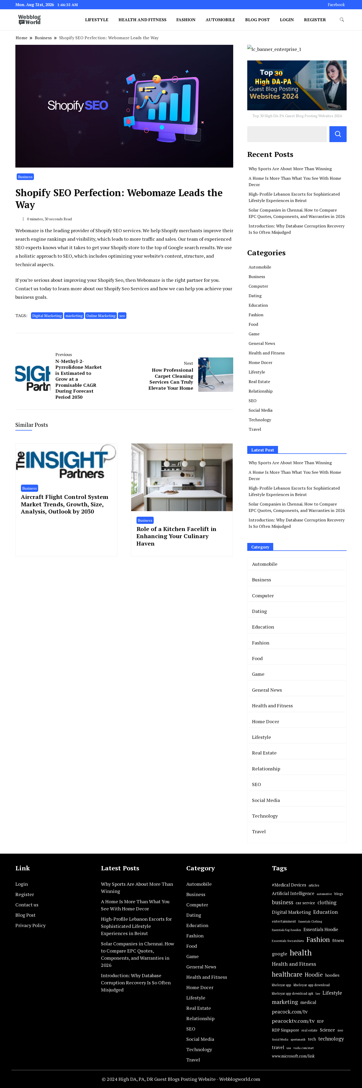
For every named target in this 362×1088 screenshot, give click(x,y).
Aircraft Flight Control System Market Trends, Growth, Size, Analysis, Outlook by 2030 (64, 504)
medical (308, 1002)
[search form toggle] (342, 20)
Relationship (261, 391)
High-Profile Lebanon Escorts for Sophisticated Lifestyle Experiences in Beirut (136, 926)
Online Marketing (101, 315)
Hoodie (314, 974)
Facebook (336, 4)
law (318, 993)
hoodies (332, 975)
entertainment (284, 921)
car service (305, 902)
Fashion (186, 20)
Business (25, 176)
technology (331, 1038)
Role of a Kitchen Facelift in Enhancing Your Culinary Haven (176, 536)
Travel (255, 429)
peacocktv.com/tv (293, 1020)
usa (288, 1048)
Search (338, 134)
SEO (253, 400)
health (301, 952)
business (282, 902)
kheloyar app (281, 985)
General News (262, 343)
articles (313, 885)
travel (278, 1047)
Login (287, 20)
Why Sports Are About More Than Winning (290, 169)
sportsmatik (298, 1039)
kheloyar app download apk (292, 993)
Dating (255, 296)
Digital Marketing (47, 315)
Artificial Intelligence (293, 893)
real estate (309, 1030)
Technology (260, 420)
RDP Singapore (285, 1030)
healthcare (287, 974)
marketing (74, 315)
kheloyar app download (312, 984)
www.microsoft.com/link (293, 1056)
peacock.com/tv (290, 1011)
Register (315, 20)
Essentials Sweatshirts (288, 941)
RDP (320, 1021)
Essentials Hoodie (320, 929)
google (279, 953)
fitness (338, 940)
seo (122, 315)
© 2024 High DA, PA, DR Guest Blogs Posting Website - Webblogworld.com (181, 1079)
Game (254, 334)
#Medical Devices (289, 885)
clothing (327, 902)
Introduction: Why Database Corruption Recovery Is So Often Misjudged (136, 982)
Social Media (260, 410)
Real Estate (259, 381)
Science (327, 1030)
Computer (258, 286)
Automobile (220, 20)
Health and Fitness (142, 20)
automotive (324, 894)
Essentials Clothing (310, 921)
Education (258, 305)
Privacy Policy (30, 925)
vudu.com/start (303, 1048)
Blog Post (257, 20)
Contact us (26, 904)
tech (312, 1039)
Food (253, 324)
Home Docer (260, 362)
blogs (338, 893)
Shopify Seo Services (127, 288)
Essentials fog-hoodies (286, 930)
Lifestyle (96, 20)
